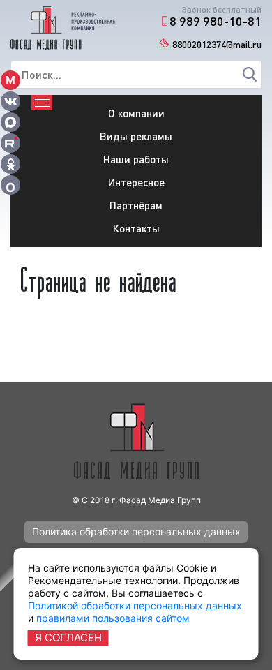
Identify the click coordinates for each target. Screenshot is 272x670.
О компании (136, 113)
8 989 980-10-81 (215, 21)
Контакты (136, 228)
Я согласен (68, 637)
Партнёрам (136, 205)
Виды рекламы (136, 136)
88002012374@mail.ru (217, 44)
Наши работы (136, 159)
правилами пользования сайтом (113, 618)
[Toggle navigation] (41, 102)
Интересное (136, 182)
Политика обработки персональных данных (136, 531)
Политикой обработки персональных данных (135, 605)
